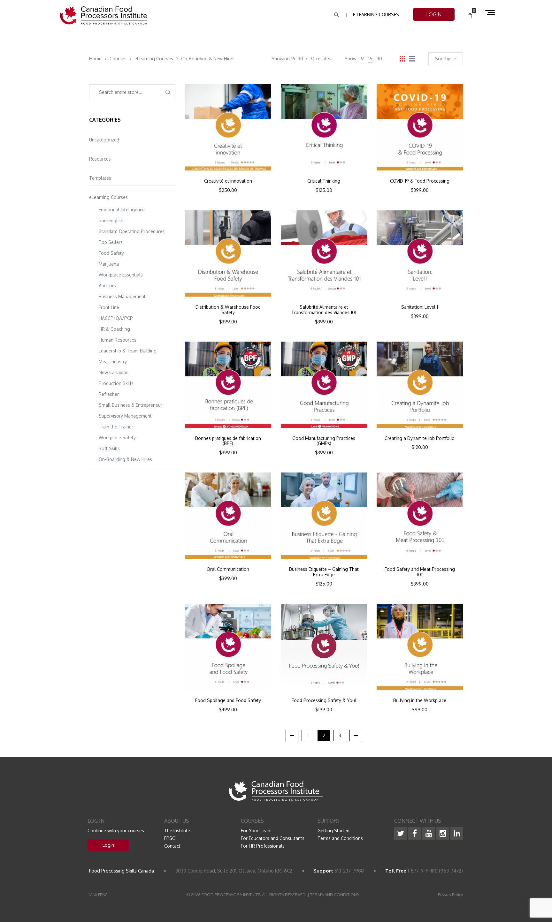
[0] (469, 16)
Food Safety (111, 253)
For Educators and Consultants (272, 838)
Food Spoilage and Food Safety (228, 700)
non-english (111, 220)
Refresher (109, 394)
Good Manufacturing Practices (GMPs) (323, 441)
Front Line (109, 307)
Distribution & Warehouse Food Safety (228, 310)
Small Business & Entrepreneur (130, 405)
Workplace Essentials (121, 274)
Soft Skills (109, 448)
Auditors (107, 285)
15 (370, 58)
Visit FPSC (98, 894)
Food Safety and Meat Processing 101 (420, 572)
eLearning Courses (108, 197)
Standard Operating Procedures (132, 231)
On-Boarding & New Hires (125, 459)
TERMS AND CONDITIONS (334, 894)
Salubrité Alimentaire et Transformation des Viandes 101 (323, 310)
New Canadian (113, 372)
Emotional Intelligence (122, 209)
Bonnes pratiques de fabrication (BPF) (228, 441)
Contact (172, 846)
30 (379, 58)
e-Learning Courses (376, 14)
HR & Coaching (114, 329)
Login (108, 845)
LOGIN (433, 14)
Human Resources (117, 340)
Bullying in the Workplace (419, 700)
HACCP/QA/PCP (116, 318)
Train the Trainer (116, 426)
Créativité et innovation (228, 181)
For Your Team (256, 830)
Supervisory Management (125, 416)
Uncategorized (104, 139)
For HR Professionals (263, 846)
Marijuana (109, 264)
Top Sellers (111, 242)
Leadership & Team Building (128, 350)
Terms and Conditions (340, 838)
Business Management (122, 296)
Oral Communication (228, 569)
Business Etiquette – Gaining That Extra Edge (324, 572)
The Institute (177, 830)
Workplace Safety (117, 437)
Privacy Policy (450, 894)
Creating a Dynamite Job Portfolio (420, 438)
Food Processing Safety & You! (324, 700)
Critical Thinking (323, 181)
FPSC (169, 838)
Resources (100, 159)
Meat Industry (113, 361)
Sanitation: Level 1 (419, 307)
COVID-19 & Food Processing (419, 181)
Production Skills (116, 383)
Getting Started (333, 830)
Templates (100, 178)
